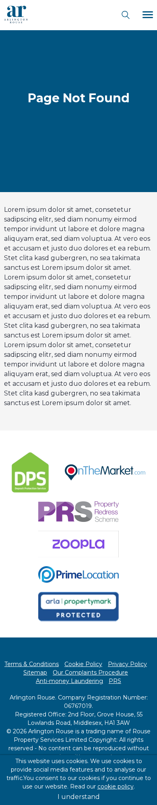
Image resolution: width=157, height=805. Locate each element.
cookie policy (115, 786)
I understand (79, 797)
